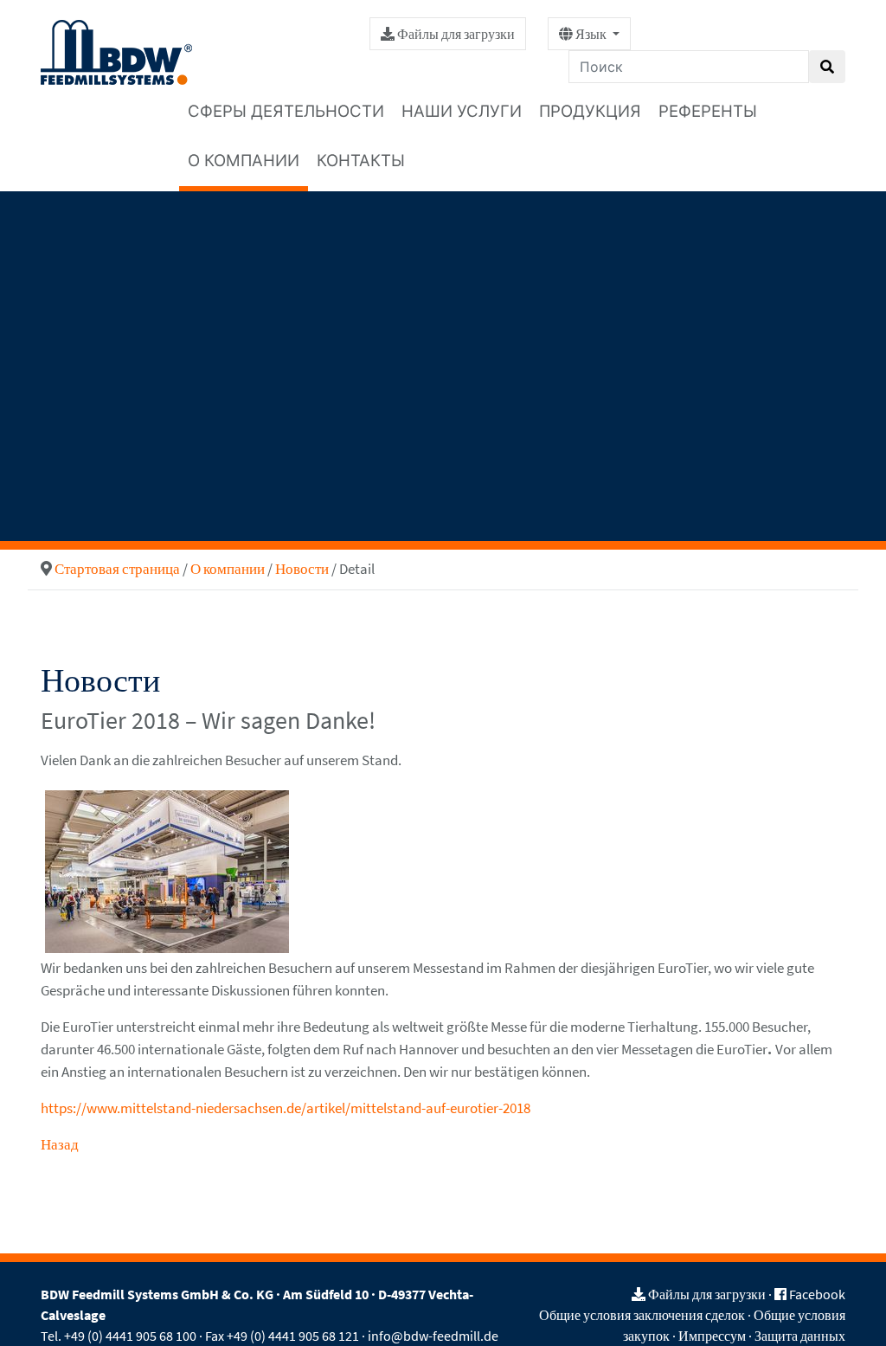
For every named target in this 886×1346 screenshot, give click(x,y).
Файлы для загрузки (455, 33)
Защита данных (799, 1335)
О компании (243, 161)
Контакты (361, 161)
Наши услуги (461, 111)
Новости (302, 568)
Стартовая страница (117, 568)
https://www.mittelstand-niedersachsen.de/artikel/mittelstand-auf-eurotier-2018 (285, 1107)
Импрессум (712, 1335)
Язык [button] (591, 33)
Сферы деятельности (286, 111)
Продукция (590, 111)
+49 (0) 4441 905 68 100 (130, 1335)
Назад (60, 1144)
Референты (707, 111)
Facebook (817, 1294)
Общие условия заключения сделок (642, 1314)
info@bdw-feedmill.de (433, 1335)
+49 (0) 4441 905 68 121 (293, 1335)
